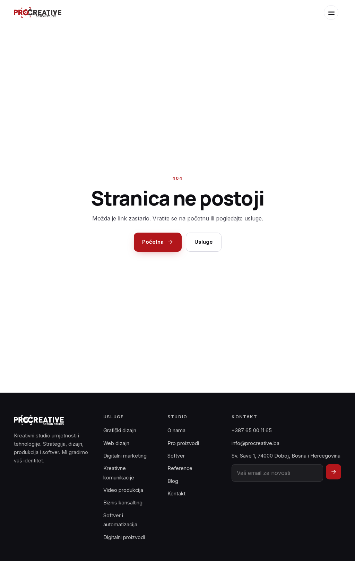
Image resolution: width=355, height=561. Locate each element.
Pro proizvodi (183, 443)
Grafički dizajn (119, 430)
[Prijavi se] (333, 471)
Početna (153, 241)
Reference (179, 468)
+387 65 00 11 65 (252, 430)
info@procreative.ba (255, 443)
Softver (176, 456)
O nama (176, 430)
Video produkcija (123, 490)
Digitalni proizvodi (124, 537)
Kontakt (176, 493)
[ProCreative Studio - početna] (37, 12)
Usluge (203, 241)
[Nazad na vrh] (339, 550)
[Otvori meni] (331, 12)
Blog (172, 481)
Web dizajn (116, 443)
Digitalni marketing (125, 456)
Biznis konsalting (122, 502)
